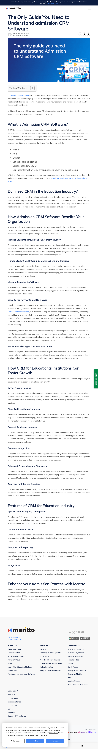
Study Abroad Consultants (50, 670)
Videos (71, 663)
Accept (55, 741)
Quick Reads (73, 667)
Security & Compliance (17, 716)
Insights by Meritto (75, 656)
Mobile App (12, 670)
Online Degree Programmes (51, 663)
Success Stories (14, 702)
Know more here (52, 4)
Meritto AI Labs (74, 681)
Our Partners (13, 698)
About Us (11, 695)
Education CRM (14, 653)
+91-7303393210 (14, 637)
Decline (35, 741)
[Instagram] (79, 633)
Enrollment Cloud (14, 649)
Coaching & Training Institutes (51, 653)
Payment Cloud (14, 660)
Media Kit (11, 712)
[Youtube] (82, 633)
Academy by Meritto (76, 649)
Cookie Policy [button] (53, 733)
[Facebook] (76, 633)
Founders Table (74, 660)
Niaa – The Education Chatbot (20, 667)
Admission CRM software (18, 95)
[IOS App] (84, 638)
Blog (69, 677)
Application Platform (16, 656)
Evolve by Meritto (75, 674)
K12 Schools (44, 656)
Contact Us (12, 705)
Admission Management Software (21, 674)
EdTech (43, 649)
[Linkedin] (70, 633)
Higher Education (46, 667)
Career (10, 709)
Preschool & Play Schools (50, 660)
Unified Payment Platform (18, 312)
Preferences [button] (43, 735)
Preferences (15, 741)
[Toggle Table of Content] (31, 88)
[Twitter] (73, 632)
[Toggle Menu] (90, 9)
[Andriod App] (74, 638)
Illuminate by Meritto (76, 653)
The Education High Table (78, 685)
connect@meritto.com (15, 639)
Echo (10, 663)
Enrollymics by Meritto (77, 670)
